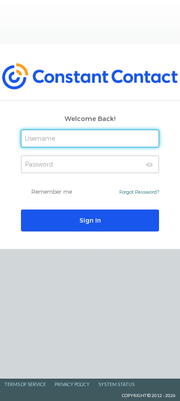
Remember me (51, 191)
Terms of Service (25, 384)
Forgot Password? (139, 192)
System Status (116, 384)
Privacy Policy (72, 384)
